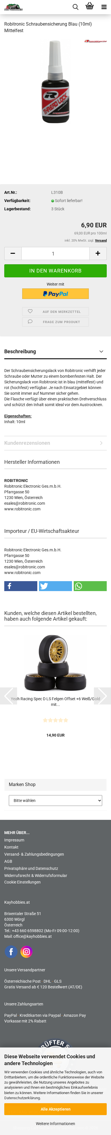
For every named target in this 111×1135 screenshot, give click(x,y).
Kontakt (11, 847)
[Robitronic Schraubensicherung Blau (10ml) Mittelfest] (55, 81)
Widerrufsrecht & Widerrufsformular (35, 875)
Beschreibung (20, 351)
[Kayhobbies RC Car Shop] (11, 7)
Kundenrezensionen (27, 443)
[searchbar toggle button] (75, 7)
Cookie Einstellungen (22, 882)
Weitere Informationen (55, 1123)
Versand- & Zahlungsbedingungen (34, 854)
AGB (8, 861)
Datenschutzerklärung (22, 1098)
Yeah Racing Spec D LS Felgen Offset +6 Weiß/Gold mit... (55, 702)
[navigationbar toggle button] (104, 7)
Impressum (14, 840)
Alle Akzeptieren (56, 1109)
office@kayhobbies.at (32, 936)
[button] (12, 253)
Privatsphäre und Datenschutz (31, 868)
